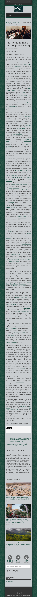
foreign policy (11, 202)
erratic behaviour (20, 382)
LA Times (23, 406)
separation (22, 368)
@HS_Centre (9, 578)
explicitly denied (26, 244)
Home (9, 22)
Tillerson (15, 285)
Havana (23, 92)
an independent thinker (21, 170)
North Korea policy (17, 177)
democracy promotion (11, 106)
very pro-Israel (17, 134)
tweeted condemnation (21, 297)
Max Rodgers (15, 48)
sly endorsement (11, 304)
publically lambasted (11, 342)
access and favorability (13, 259)
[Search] (29, 1)
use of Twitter (27, 64)
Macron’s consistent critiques (23, 311)
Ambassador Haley (14, 261)
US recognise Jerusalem (22, 102)
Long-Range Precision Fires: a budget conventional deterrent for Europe (16, 445)
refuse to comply (22, 95)
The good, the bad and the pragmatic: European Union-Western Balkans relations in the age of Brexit (20, 439)
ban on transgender (11, 175)
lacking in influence (14, 188)
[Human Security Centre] (18, 9)
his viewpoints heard (21, 189)
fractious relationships (11, 328)
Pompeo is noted (10, 207)
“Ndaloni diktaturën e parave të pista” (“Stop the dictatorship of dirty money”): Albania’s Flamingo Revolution (17, 521)
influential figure (22, 216)
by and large (21, 128)
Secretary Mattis (26, 259)
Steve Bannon (22, 284)
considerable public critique (19, 184)
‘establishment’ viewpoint (15, 254)
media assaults (22, 218)
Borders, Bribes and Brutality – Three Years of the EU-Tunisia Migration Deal (17, 498)
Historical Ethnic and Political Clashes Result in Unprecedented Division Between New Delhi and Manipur (18, 544)
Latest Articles (15, 22)
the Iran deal (27, 141)
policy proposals (18, 66)
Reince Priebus (14, 284)
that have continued (19, 332)
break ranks (11, 335)
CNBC (17, 409)
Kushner (22, 285)
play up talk (26, 308)
